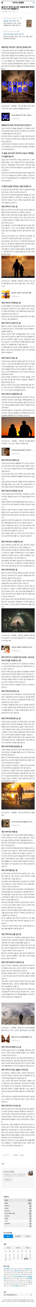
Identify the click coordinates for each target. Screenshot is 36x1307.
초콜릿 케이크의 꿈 (25, 1272)
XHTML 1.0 (4, 1301)
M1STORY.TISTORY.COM (24, 1299)
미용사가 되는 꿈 (12, 1272)
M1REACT (9, 1299)
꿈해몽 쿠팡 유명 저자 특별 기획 (12, 21)
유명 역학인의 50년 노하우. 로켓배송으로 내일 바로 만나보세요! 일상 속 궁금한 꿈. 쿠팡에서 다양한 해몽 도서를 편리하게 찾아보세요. (12, 24)
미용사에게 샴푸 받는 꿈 (16, 1274)
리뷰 (15, 1276)
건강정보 (18, 1205)
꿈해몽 (18, 1203)
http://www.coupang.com (11, 18)
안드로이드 (18, 1211)
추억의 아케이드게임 (18, 1213)
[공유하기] (7, 1155)
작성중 (18, 1218)
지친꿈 (18, 1272)
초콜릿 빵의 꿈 (10, 1278)
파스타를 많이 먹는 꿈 (14, 1284)
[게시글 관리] (9, 1155)
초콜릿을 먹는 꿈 (26, 1274)
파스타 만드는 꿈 (15, 1282)
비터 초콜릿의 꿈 (24, 1284)
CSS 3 (10, 1301)
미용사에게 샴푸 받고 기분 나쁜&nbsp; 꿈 (16, 1280)
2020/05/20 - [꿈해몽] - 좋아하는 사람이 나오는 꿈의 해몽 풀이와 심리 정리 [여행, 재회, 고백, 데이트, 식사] (18, 283)
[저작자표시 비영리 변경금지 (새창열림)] (21, 1155)
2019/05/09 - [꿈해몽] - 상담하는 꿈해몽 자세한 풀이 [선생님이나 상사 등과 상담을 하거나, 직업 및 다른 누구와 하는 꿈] (18, 638)
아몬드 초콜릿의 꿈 (19, 1269)
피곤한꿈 (26, 1278)
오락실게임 (27, 1269)
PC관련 (18, 1208)
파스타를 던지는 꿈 (19, 1278)
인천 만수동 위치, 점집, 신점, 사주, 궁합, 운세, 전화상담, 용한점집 (18, 37)
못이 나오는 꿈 (23, 1282)
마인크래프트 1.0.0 (9, 1269)
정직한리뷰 (18, 1223)
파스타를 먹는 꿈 (22, 1286)
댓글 (2, 1163)
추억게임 (15, 1286)
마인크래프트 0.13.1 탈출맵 (23, 1276)
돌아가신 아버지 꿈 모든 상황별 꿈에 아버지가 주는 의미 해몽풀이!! (17, 8)
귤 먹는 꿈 (17, 1270)
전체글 (18, 1200)
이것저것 (18, 1216)
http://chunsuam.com (9, 31)
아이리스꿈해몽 (18, 3)
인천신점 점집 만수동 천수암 (13, 34)
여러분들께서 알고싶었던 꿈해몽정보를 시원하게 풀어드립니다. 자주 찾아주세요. (14, 1175)
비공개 (18, 1221)
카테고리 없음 (4, 11)
